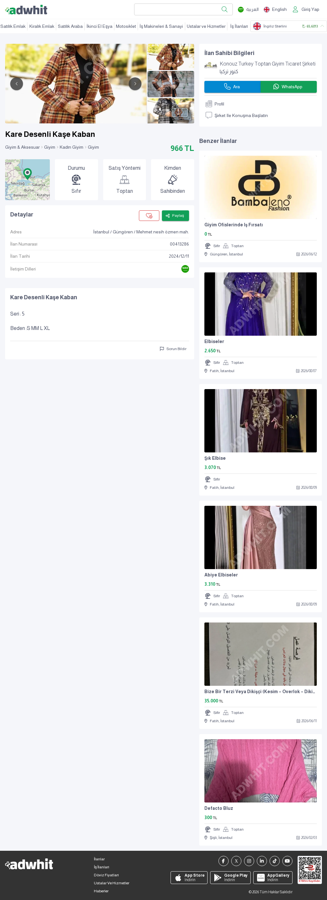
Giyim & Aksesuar (22, 147)
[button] (27, 174)
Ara (236, 86)
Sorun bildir (176, 349)
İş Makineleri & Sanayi (161, 26)
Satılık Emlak (13, 26)
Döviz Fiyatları (106, 875)
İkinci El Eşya (99, 26)
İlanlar (99, 859)
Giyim (49, 147)
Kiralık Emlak (41, 26)
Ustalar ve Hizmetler (206, 26)
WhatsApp (292, 86)
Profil (219, 103)
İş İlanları (239, 26)
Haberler (101, 891)
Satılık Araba (70, 26)
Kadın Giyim (71, 147)
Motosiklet (126, 26)
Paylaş (178, 215)
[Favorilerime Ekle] (149, 215)
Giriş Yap (310, 9)
